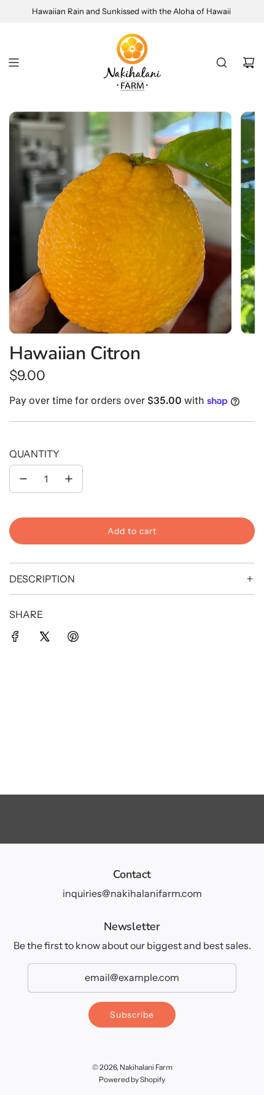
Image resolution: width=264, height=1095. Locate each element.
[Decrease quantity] (23, 478)
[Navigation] (13, 62)
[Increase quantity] (68, 478)
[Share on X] (44, 639)
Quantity (34, 454)
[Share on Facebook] (15, 639)
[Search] (221, 62)
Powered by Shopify (132, 1079)
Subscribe (132, 1014)
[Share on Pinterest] (73, 639)
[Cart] (248, 62)
